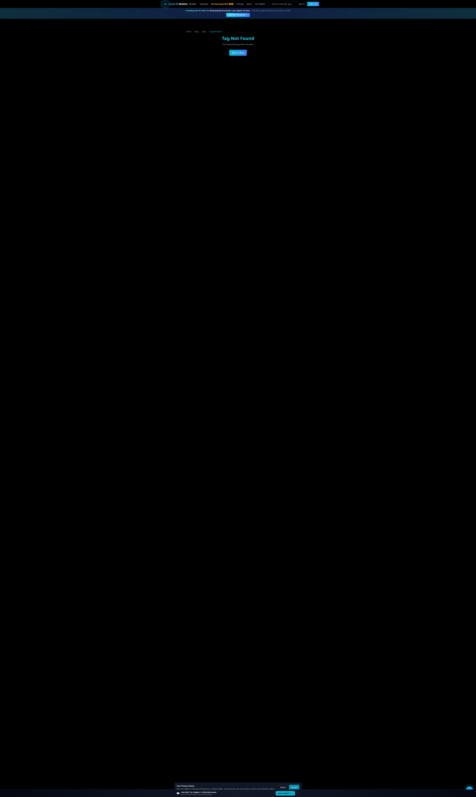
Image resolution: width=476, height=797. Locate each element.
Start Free (313, 4)
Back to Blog (238, 52)
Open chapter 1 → (285, 793)
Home (188, 31)
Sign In (302, 4)
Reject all (283, 789)
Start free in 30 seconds (236, 15)
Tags (204, 31)
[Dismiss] (297, 793)
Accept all (294, 789)
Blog (197, 31)
